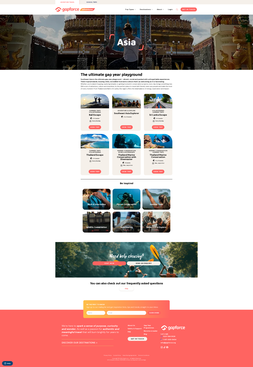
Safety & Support (135, 329)
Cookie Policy (117, 355)
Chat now (109, 263)
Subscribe (154, 313)
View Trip (94, 127)
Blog (145, 334)
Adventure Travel (67, 2)
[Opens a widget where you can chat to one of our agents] (7, 363)
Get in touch (188, 9)
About (159, 9)
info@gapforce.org (168, 343)
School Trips (91, 2)
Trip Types (129, 9)
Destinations (145, 9)
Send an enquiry (144, 263)
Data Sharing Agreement (129, 355)
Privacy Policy (108, 355)
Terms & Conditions (143, 355)
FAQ (126, 289)
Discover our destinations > (80, 342)
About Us (131, 325)
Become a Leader (151, 331)
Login (170, 9)
